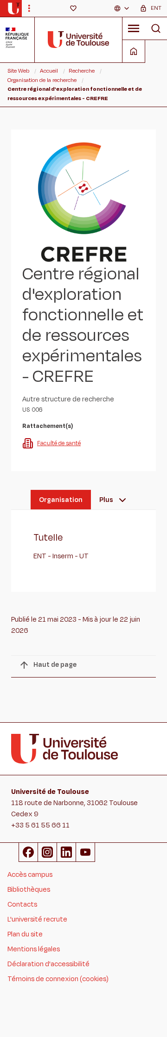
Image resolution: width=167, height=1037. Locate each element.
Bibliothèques (28, 890)
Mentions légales (33, 949)
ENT (156, 8)
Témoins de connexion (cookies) (58, 979)
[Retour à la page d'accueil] (14, 8)
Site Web (18, 71)
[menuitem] (122, 8)
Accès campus (29, 875)
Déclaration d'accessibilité (48, 964)
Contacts (22, 904)
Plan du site (25, 934)
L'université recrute (37, 919)
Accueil (49, 71)
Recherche (82, 71)
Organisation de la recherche (42, 80)
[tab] (61, 499)
